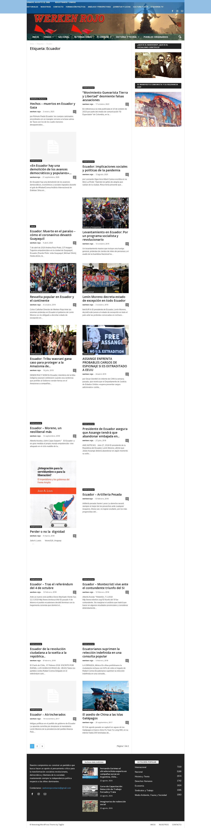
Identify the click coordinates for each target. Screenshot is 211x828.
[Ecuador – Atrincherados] (53, 696)
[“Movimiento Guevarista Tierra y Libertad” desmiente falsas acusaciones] (105, 71)
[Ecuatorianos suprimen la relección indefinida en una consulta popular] (105, 630)
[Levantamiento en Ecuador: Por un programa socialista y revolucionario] (105, 212)
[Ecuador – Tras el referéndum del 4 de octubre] (53, 566)
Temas (47, 36)
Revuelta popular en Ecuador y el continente (52, 299)
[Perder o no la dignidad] (53, 494)
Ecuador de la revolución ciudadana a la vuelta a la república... (48, 652)
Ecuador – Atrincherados (47, 715)
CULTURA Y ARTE (140, 7)
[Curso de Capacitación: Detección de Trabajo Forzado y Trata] (90, 791)
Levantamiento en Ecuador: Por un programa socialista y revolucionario (105, 236)
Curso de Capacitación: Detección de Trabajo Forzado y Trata (111, 789)
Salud (33, 226)
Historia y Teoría (126, 36)
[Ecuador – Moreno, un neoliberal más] (53, 409)
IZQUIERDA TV (157, 7)
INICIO (153, 824)
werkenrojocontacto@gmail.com (56, 788)
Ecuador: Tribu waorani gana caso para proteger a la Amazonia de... (51, 362)
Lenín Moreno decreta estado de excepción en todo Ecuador (104, 299)
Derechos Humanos (38, 99)
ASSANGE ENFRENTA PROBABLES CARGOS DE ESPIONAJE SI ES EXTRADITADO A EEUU (104, 364)
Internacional (83, 36)
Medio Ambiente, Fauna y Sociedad (151, 795)
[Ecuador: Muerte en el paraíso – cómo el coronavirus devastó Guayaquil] (53, 212)
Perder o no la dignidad (47, 532)
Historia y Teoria (142, 776)
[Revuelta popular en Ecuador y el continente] (53, 278)
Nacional (64, 36)
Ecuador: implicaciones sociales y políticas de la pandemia (104, 168)
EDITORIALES (32, 7)
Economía (103, 36)
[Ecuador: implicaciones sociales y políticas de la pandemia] (105, 147)
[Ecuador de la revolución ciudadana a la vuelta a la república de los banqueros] (53, 630)
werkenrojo (35, 177)
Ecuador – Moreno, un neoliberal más (45, 430)
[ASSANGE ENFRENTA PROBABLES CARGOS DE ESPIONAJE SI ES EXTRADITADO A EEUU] (105, 340)
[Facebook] (172, 11)
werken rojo (35, 111)
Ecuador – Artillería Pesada (102, 494)
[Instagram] (177, 11)
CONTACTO (58, 7)
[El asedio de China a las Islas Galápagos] (105, 696)
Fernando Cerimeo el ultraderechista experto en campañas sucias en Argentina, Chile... (113, 772)
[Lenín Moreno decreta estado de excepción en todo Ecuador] (105, 278)
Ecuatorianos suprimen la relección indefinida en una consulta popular (101, 652)
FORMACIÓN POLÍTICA (75, 7)
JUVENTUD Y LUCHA (122, 7)
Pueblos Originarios (156, 36)
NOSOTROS (46, 7)
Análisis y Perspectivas (99, 7)
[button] (179, 37)
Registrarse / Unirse (65, 2)
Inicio (35, 36)
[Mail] (182, 11)
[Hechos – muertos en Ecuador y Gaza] (53, 77)
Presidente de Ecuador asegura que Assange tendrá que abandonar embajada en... (104, 432)
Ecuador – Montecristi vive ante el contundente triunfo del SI (105, 586)
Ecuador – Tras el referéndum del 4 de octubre (51, 586)
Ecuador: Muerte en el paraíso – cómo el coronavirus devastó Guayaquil (53, 235)
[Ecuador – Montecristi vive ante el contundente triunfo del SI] (105, 566)
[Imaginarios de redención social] (90, 806)
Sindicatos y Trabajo (144, 790)
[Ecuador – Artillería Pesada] (105, 476)
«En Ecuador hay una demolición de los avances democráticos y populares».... (51, 169)
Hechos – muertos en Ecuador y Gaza (52, 105)
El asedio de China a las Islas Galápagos (102, 716)
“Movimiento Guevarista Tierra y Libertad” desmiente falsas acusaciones (105, 96)
